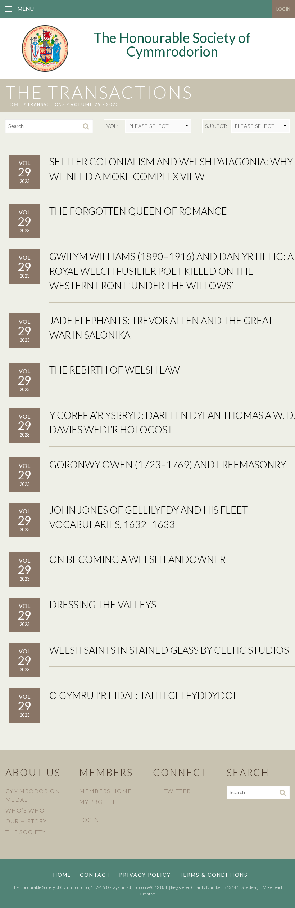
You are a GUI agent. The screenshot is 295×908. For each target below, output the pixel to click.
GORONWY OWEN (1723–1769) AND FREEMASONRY (167, 464)
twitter (177, 790)
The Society (25, 831)
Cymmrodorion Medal (32, 795)
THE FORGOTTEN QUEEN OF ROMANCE (138, 211)
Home (62, 874)
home (13, 104)
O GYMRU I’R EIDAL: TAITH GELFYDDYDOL (143, 695)
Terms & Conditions (213, 874)
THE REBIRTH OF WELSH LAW (114, 370)
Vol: (112, 126)
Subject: (216, 126)
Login (283, 9)
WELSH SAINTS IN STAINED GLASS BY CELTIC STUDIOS (169, 650)
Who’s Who (25, 810)
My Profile (98, 801)
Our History (26, 821)
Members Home (105, 790)
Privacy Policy (145, 874)
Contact (95, 874)
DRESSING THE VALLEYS (102, 604)
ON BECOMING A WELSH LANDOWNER (137, 559)
